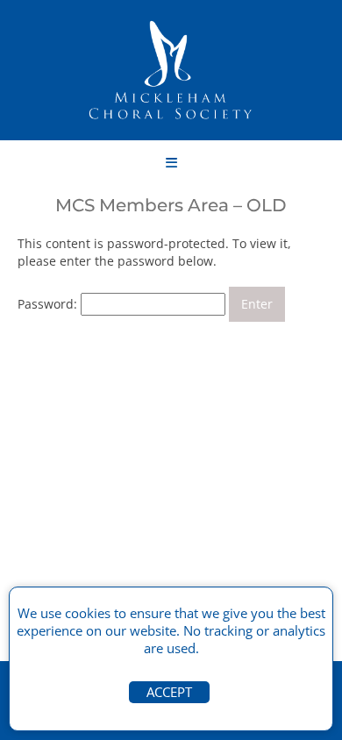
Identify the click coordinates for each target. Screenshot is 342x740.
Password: (49, 303)
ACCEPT (169, 692)
